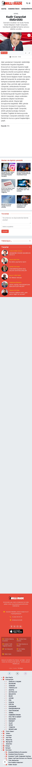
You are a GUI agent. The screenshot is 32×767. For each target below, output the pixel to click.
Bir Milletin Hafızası (15, 277)
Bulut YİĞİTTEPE (15, 275)
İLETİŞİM (22, 660)
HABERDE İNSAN (13, 9)
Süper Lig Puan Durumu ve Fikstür (20, 758)
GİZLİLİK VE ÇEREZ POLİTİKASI (10, 660)
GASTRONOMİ (13, 710)
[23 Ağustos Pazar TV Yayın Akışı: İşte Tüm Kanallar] (24, 183)
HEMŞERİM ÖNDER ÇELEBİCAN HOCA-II (20, 254)
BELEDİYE (12, 694)
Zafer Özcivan (14, 266)
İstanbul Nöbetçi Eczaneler (8, 639)
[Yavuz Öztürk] (4, 292)
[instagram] (25, 673)
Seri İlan (8, 737)
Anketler (9, 744)
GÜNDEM (11, 685)
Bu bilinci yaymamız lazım (17, 262)
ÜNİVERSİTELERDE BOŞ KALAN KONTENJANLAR (18, 269)
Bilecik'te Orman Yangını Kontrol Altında (6, 206)
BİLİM (10, 696)
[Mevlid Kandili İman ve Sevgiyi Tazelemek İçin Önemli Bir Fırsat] (24, 167)
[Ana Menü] (29, 3)
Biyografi (9, 741)
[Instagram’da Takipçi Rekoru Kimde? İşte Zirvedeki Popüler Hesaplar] (8, 167)
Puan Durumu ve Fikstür (22, 644)
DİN (9, 700)
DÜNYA (11, 702)
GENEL (16, 13)
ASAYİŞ (3, 9)
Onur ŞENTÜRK (14, 259)
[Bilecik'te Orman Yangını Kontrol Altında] (8, 199)
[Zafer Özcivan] (4, 268)
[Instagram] (17, 626)
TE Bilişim (20, 668)
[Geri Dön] (4, 762)
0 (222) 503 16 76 (17, 617)
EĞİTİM (11, 704)
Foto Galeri (10, 731)
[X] (14, 626)
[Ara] (27, 3)
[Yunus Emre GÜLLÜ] (4, 253)
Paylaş (5, 52)
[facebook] (9, 673)
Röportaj (9, 739)
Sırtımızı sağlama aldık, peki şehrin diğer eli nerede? (18, 293)
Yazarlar (9, 735)
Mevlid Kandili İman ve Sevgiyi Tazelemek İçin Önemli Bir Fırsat (23, 174)
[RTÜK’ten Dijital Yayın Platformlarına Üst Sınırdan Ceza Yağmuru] (8, 183)
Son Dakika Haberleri (21, 649)
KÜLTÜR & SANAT (14, 717)
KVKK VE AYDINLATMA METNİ (11, 662)
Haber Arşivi (8, 654)
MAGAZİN (12, 719)
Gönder (5, 231)
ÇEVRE (11, 698)
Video (8, 733)
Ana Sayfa (9, 677)
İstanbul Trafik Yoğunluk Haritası (7, 644)
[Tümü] (30, 241)
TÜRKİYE (11, 727)
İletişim (8, 748)
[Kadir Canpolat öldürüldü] (16, 41)
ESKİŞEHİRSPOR (14, 708)
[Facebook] (11, 626)
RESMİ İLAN (16, 663)
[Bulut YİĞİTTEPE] (4, 276)
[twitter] (17, 673)
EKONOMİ (12, 683)
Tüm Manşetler (8, 649)
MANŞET (11, 721)
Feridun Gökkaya (15, 282)
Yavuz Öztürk (14, 290)
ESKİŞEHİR (12, 706)
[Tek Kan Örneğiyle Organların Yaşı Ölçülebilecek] (24, 199)
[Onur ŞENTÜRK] (4, 260)
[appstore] (16, 631)
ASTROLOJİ (12, 692)
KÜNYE (28, 660)
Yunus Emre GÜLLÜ (15, 251)
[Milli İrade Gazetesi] (11, 3)
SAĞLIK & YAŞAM (14, 681)
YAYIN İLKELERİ (25, 662)
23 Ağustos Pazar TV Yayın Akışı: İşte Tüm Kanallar (23, 190)
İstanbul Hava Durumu (21, 639)
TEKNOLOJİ (12, 687)
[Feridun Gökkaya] (4, 284)
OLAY (10, 723)
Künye (8, 746)
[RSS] (20, 626)
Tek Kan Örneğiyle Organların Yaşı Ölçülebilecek (22, 206)
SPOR (10, 725)
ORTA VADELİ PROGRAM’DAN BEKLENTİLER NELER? (19, 285)
